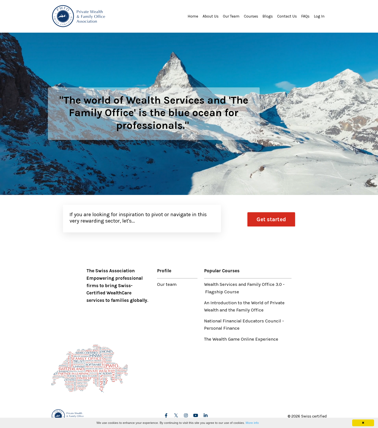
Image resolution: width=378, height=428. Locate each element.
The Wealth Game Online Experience (241, 339)
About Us (211, 16)
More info (252, 422)
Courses (251, 16)
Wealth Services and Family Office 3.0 (243, 284)
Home (193, 16)
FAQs (305, 16)
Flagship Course (222, 291)
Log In (319, 16)
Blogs (267, 16)
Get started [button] (271, 219)
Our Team (231, 16)
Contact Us (287, 16)
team (171, 284)
